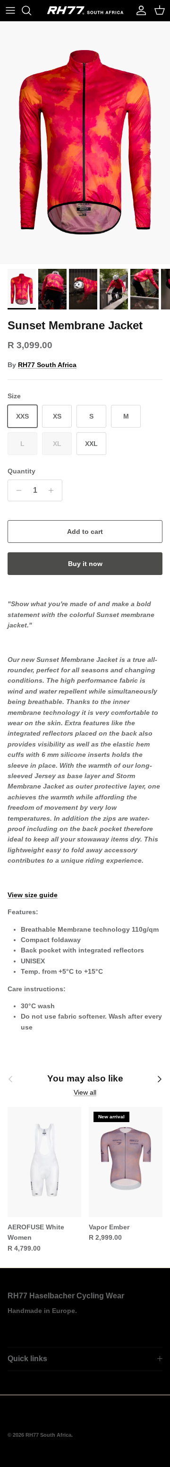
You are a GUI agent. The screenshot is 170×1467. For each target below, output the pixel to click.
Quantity (21, 471)
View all (85, 1092)
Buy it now (85, 563)
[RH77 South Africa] (85, 10)
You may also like (85, 1078)
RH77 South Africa (47, 365)
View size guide (33, 895)
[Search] (31, 10)
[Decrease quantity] (16, 490)
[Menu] (10, 10)
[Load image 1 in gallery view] (85, 142)
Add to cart (85, 531)
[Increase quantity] (53, 490)
